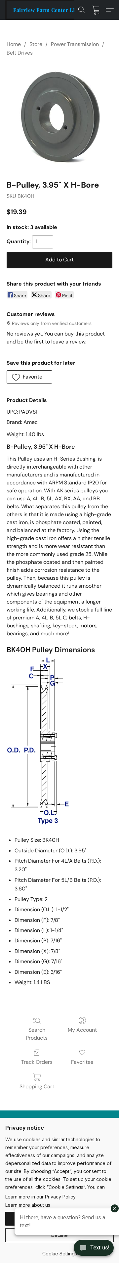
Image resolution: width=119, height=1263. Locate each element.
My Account (82, 1029)
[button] (46, 10)
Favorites (82, 1062)
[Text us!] (93, 1248)
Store (35, 44)
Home (14, 44)
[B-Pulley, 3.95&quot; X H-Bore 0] (59, 116)
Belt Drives (20, 52)
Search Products (37, 1033)
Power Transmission (75, 44)
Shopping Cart (37, 1086)
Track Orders (37, 1062)
